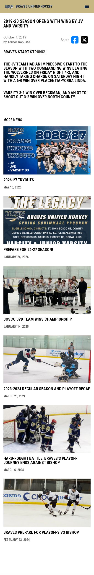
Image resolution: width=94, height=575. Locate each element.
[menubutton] (86, 6)
